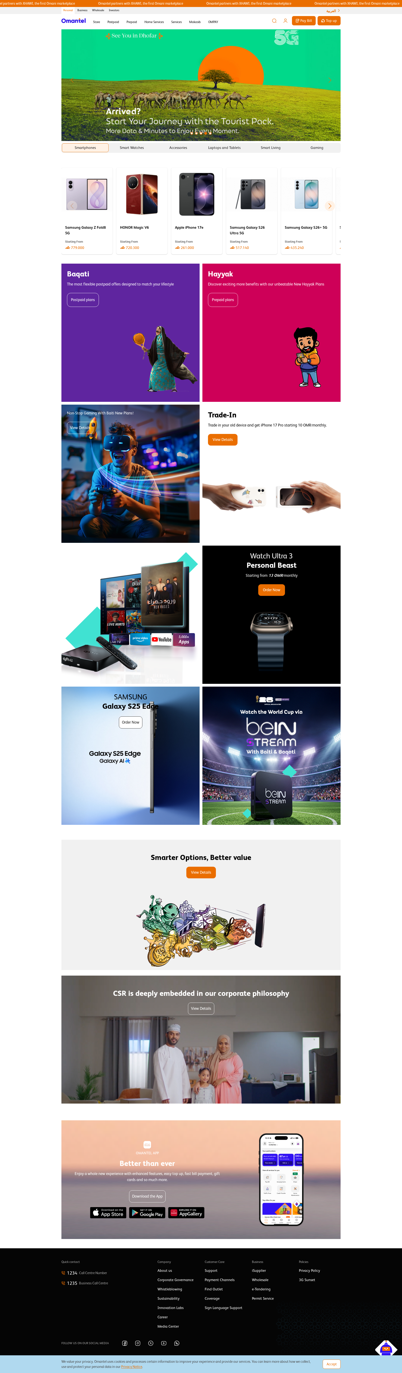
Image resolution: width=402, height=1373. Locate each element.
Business (82, 10)
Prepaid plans (223, 300)
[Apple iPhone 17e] (196, 211)
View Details (80, 428)
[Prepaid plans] (271, 333)
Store (96, 22)
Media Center (168, 1326)
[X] (150, 1343)
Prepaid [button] (132, 22)
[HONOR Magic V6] (142, 211)
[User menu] (285, 20)
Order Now (271, 590)
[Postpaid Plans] (130, 333)
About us (164, 1271)
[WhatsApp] (176, 1343)
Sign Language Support (223, 1308)
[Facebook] (124, 1343)
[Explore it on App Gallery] (186, 1212)
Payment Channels (219, 1280)
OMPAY (213, 22)
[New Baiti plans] (130, 474)
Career (162, 1317)
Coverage (212, 1298)
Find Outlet (214, 1289)
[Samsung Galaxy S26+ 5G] (306, 211)
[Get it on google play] (147, 1212)
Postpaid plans (83, 300)
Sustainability (168, 1298)
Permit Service (263, 1298)
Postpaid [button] (113, 22)
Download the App (147, 1196)
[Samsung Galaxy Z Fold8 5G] (87, 211)
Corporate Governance (175, 1280)
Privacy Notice (131, 1367)
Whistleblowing (169, 1289)
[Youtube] (163, 1343)
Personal (68, 10)
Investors (114, 10)
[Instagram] (137, 1343)
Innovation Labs (170, 1308)
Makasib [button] (195, 22)
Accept (332, 1364)
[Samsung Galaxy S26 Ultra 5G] (251, 211)
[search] (274, 20)
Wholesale (98, 10)
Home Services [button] (154, 22)
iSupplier (259, 1271)
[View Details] (271, 474)
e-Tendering (261, 1289)
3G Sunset (307, 1280)
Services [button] (176, 22)
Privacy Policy (309, 1271)
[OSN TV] (130, 615)
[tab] (85, 147)
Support (211, 1271)
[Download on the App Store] (108, 1212)
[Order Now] (271, 615)
